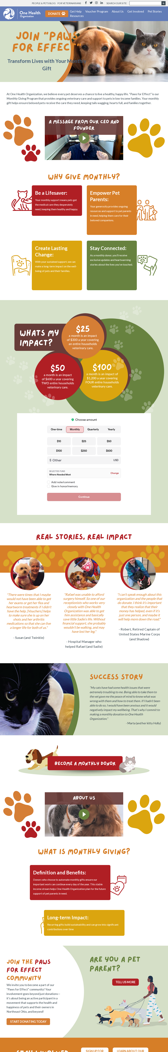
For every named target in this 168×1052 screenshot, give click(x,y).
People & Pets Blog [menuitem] (44, 3)
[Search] (163, 3)
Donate (54, 13)
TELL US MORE (126, 982)
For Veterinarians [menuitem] (69, 3)
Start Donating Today (28, 1021)
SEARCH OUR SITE (116, 3)
